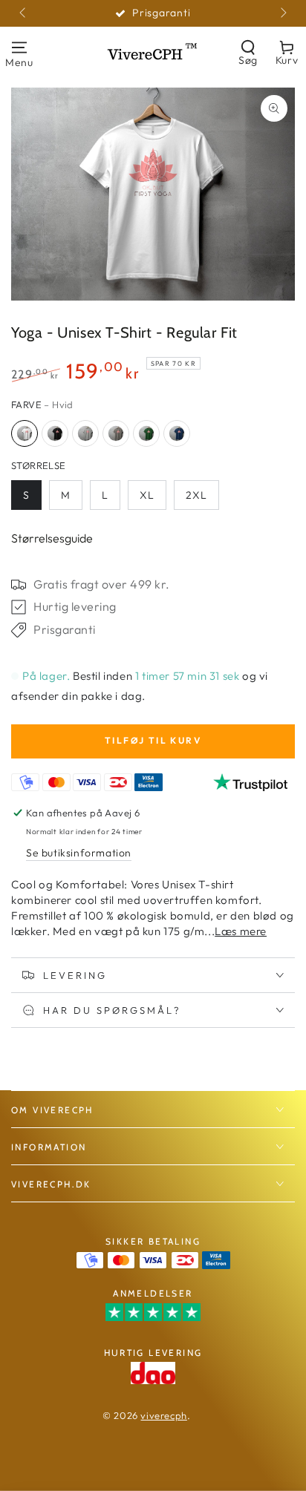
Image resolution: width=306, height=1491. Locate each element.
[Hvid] (24, 433)
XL (147, 495)
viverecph (163, 1415)
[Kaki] (115, 433)
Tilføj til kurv (153, 740)
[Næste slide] (282, 13)
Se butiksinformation (78, 852)
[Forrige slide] (23, 13)
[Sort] (55, 433)
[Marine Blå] (176, 433)
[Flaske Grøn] (146, 433)
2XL (196, 495)
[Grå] (85, 433)
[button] (248, 52)
